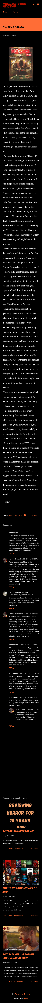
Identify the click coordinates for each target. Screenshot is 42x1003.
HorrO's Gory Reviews (14, 5)
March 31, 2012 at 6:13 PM (29, 697)
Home (5, 12)
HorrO (11, 559)
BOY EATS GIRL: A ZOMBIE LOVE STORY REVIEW (18, 956)
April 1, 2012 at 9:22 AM (30, 709)
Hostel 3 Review (15, 516)
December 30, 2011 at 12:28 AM (22, 535)
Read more (35, 849)
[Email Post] (24, 516)
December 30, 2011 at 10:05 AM (26, 559)
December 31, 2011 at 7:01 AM (22, 595)
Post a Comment (16, 849)
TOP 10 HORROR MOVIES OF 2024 (20, 889)
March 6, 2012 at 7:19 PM (29, 645)
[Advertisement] (21, 774)
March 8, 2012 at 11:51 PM (29, 673)
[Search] (33, 4)
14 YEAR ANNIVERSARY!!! (18, 831)
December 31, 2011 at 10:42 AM (26, 614)
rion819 (26, 998)
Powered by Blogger (22, 994)
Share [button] (34, 516)
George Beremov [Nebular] (19, 592)
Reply (11, 553)
